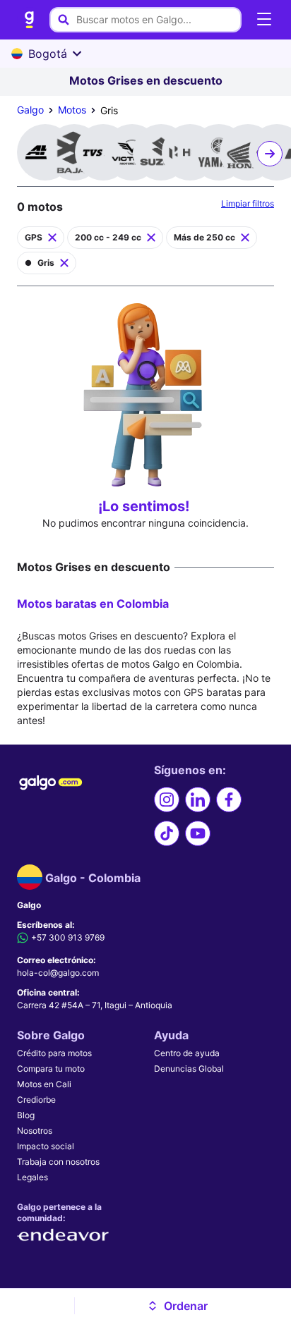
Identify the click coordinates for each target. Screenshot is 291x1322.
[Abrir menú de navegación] (264, 20)
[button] (178, 1305)
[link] (29, 20)
